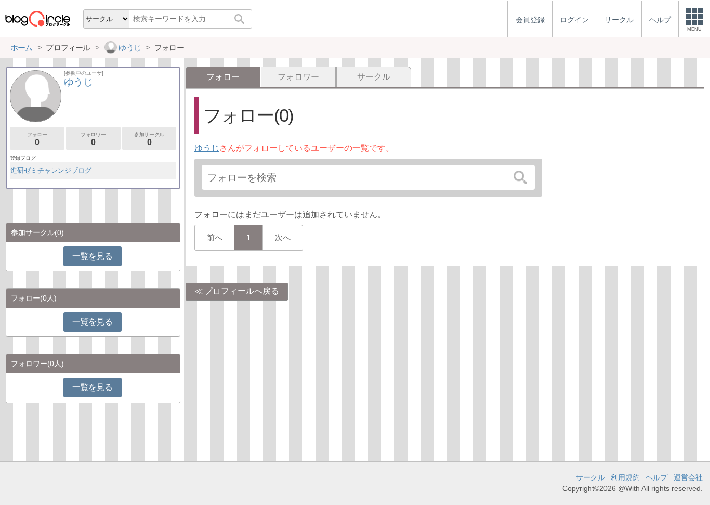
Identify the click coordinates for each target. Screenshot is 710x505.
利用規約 (625, 477)
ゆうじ (206, 148)
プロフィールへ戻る (241, 291)
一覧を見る (92, 256)
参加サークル (149, 139)
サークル (373, 76)
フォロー (37, 139)
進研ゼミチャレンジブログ (50, 170)
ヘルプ (656, 477)
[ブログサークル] (37, 18)
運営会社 (688, 477)
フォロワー (298, 76)
